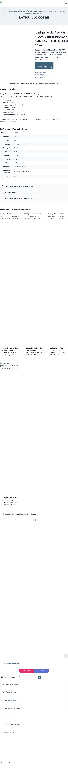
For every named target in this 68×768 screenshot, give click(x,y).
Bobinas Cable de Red (11, 724)
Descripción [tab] (14, 83)
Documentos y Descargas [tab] (48, 83)
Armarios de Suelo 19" (11, 700)
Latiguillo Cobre (34, 17)
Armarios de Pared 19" (11, 708)
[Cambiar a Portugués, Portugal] (20, 514)
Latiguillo (45, 76)
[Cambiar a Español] (6, 514)
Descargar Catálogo (11, 663)
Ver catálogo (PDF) (44, 67)
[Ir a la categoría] (39, 677)
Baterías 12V (7, 716)
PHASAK (41, 77)
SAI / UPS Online (9, 692)
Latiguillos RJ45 (9, 732)
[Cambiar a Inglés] (34, 514)
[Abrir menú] (66, 3)
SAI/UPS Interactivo (10, 684)
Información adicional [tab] (29, 83)
